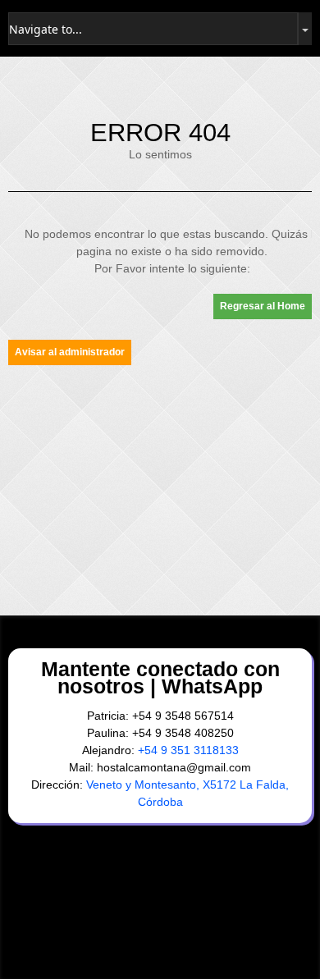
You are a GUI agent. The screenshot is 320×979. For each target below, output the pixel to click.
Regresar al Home (262, 306)
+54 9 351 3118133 (188, 750)
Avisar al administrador (70, 352)
